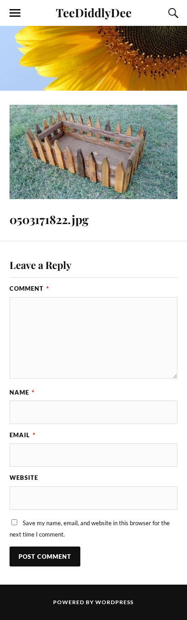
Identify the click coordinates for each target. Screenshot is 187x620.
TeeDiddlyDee (94, 12)
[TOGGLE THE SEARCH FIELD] (172, 13)
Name (22, 392)
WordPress (114, 602)
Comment (29, 288)
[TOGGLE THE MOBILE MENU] (15, 13)
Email (22, 435)
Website (24, 477)
